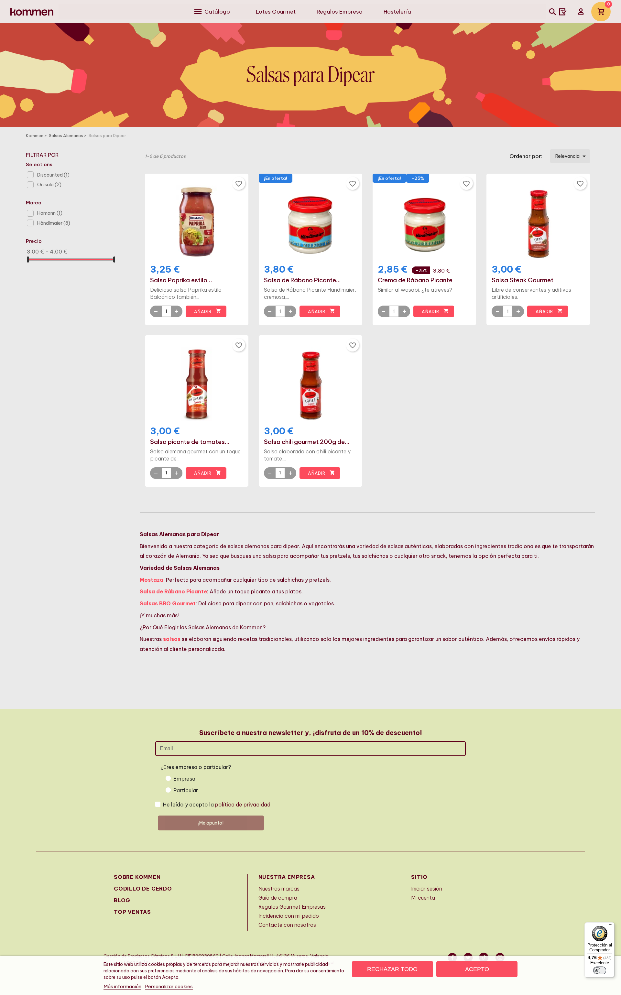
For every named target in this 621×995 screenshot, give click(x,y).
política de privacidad (242, 804)
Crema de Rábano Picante (415, 280)
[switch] (599, 970)
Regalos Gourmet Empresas (292, 906)
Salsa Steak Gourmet (522, 280)
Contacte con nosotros (287, 925)
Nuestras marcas (279, 888)
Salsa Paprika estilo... (181, 280)
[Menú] (611, 926)
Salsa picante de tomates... (190, 442)
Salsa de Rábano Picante (173, 591)
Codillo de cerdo (143, 888)
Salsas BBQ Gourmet (168, 603)
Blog (122, 900)
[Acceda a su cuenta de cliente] (581, 12)
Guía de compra (277, 897)
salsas (171, 639)
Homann (49, 213)
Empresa (184, 778)
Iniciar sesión (426, 888)
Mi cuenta (423, 897)
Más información (122, 986)
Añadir (207, 311)
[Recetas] (563, 12)
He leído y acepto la (216, 804)
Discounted (53, 175)
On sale (49, 185)
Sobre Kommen (137, 877)
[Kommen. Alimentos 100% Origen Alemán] (31, 12)
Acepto (477, 969)
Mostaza (151, 580)
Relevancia (571, 156)
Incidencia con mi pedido (288, 916)
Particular (185, 790)
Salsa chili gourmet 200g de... (307, 442)
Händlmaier (53, 223)
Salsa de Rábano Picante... (302, 280)
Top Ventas (132, 912)
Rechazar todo (392, 969)
